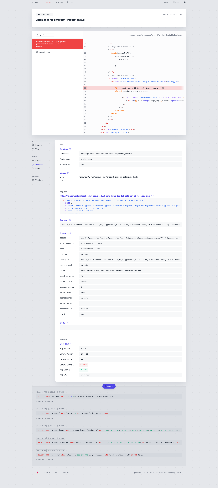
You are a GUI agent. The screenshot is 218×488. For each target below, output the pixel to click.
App (33, 141)
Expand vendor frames (46, 35)
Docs (56, 472)
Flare (152, 472)
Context (35, 176)
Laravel (66, 472)
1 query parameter (45, 401)
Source (47, 472)
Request (35, 157)
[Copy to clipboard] (179, 153)
